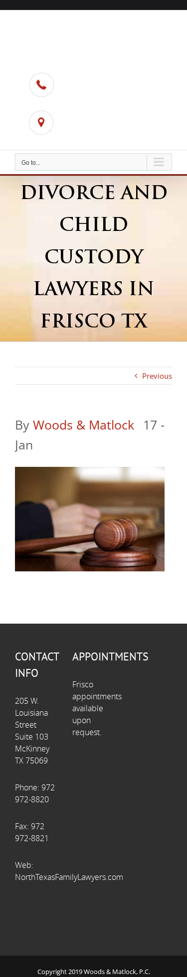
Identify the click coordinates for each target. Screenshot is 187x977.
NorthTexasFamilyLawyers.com (69, 877)
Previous (157, 376)
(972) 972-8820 (95, 91)
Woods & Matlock (83, 424)
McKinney (85, 136)
